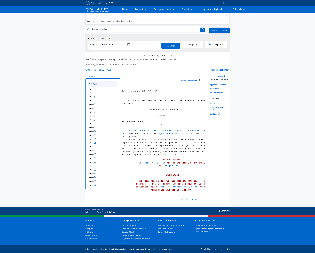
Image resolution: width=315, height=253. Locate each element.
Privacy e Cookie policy (94, 249)
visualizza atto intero (220, 69)
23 (95, 173)
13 (95, 135)
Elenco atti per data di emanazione (134, 228)
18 (95, 154)
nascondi (93, 76)
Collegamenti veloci (92, 235)
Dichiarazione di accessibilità (145, 249)
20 (95, 161)
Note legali (109, 249)
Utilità (124, 241)
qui (134, 21)
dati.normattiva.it (165, 249)
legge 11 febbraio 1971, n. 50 (178, 186)
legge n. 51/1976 (154, 162)
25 (95, 181)
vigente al (96, 44)
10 (95, 123)
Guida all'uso (89, 232)
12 (95, 131)
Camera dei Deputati (165, 228)
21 (95, 165)
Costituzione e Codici (129, 225)
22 (95, 169)
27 (95, 188)
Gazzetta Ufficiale (128, 232)
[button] (129, 44)
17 (95, 150)
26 (95, 184)
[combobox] (145, 29)
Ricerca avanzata (219, 30)
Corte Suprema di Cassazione (205, 225)
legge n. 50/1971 (175, 165)
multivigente (217, 44)
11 (95, 127)
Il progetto (89, 228)
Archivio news (90, 225)
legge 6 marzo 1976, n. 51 (173, 133)
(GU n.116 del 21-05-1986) (98, 69)
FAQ (130, 249)
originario (193, 44)
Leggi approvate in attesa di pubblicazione (136, 238)
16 (95, 146)
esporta (213, 103)
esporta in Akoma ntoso (216, 108)
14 (95, 138)
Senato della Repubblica (166, 232)
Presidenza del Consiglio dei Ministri (171, 225)
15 (95, 142)
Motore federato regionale (131, 235)
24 (95, 177)
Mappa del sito (121, 249)
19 (95, 158)
